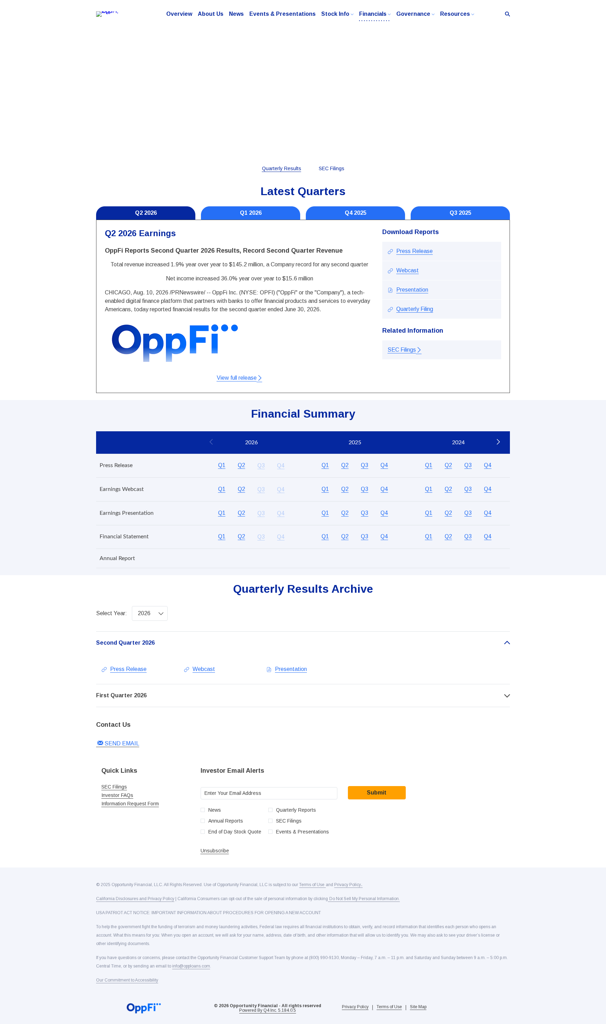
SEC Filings (122, 786)
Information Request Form (138, 803)
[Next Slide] (498, 442)
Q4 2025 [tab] (355, 213)
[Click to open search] (505, 14)
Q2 (241, 465)
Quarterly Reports (296, 810)
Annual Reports (225, 821)
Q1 (221, 465)
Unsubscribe (215, 850)
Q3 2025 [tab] (460, 213)
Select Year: (111, 613)
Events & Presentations (302, 832)
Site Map (418, 1007)
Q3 (364, 465)
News (214, 810)
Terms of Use (389, 1007)
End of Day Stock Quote (234, 832)
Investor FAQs (125, 795)
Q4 (384, 465)
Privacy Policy (355, 1007)
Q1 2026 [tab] (251, 213)
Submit (376, 793)
